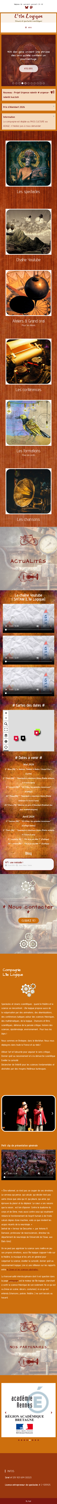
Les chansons (28, 519)
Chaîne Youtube (28, 259)
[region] (28, 60)
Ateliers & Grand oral (28, 320)
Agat (29, 1501)
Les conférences (28, 389)
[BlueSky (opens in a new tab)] (26, 7)
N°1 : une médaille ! (14, 862)
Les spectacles (28, 191)
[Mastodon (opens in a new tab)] (31, 7)
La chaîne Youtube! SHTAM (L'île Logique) (28, 597)
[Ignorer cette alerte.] (52, 92)
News (25, 865)
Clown (20, 865)
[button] (13, 83)
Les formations (28, 450)
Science (30, 865)
